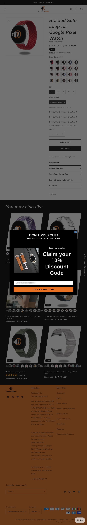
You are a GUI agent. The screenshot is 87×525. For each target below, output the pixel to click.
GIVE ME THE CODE (43, 289)
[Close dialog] (75, 232)
